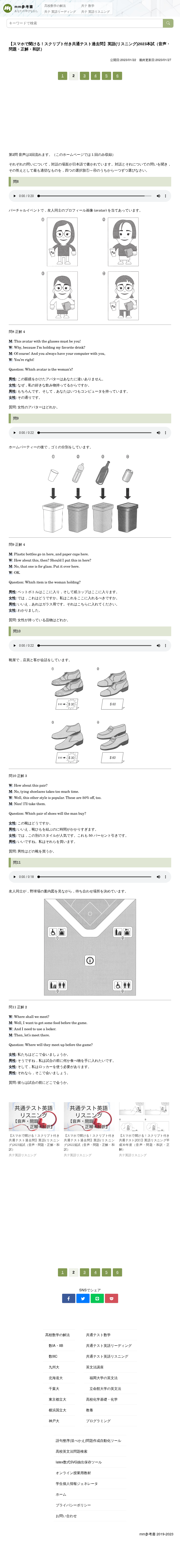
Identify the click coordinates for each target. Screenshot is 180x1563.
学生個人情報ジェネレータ (77, 1483)
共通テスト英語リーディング (109, 1345)
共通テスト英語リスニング (107, 1356)
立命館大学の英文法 (103, 1388)
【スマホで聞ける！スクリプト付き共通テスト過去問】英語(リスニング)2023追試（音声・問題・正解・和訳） (34, 1142)
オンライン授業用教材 (73, 1472)
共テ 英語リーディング (60, 11)
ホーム (61, 1494)
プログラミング (98, 1420)
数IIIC (51, 1356)
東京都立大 (55, 1399)
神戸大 (52, 1420)
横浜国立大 (55, 1409)
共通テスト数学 (98, 1334)
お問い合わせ (66, 1515)
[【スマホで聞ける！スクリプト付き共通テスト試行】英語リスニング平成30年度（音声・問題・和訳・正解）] (144, 1116)
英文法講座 (95, 1366)
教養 (89, 1409)
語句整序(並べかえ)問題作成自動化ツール (88, 1440)
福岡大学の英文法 (102, 1377)
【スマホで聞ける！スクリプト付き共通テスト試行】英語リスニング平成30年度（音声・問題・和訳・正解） (144, 1142)
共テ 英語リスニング (95, 11)
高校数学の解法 (55, 5)
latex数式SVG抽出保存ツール (79, 1461)
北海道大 (54, 1377)
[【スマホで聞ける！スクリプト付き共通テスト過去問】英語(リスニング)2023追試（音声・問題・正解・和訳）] (34, 1116)
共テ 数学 (87, 5)
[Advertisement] (90, 117)
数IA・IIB (54, 1345)
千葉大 (52, 1388)
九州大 (52, 1366)
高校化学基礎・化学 (102, 1399)
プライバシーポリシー (73, 1504)
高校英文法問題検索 (71, 1451)
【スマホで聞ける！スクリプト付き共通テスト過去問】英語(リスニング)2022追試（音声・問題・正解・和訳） (89, 1142)
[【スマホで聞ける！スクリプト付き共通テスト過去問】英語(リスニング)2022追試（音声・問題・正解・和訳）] (89, 1116)
